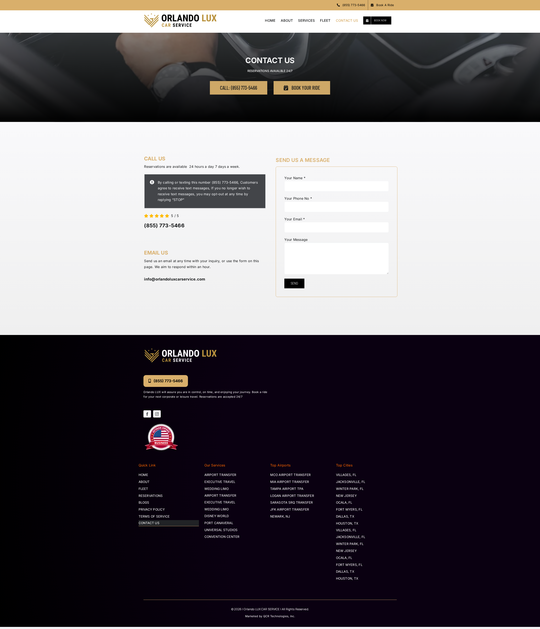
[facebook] (147, 414)
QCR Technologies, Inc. (279, 616)
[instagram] (157, 414)
